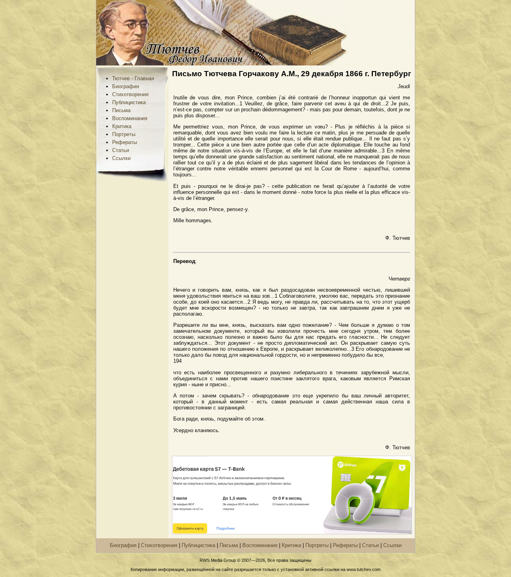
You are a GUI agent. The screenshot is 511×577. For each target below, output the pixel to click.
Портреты (123, 134)
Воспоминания (129, 118)
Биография (125, 86)
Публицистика (129, 102)
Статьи (120, 150)
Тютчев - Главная (133, 78)
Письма (121, 110)
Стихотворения (130, 94)
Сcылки (121, 158)
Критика (121, 126)
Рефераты (124, 142)
